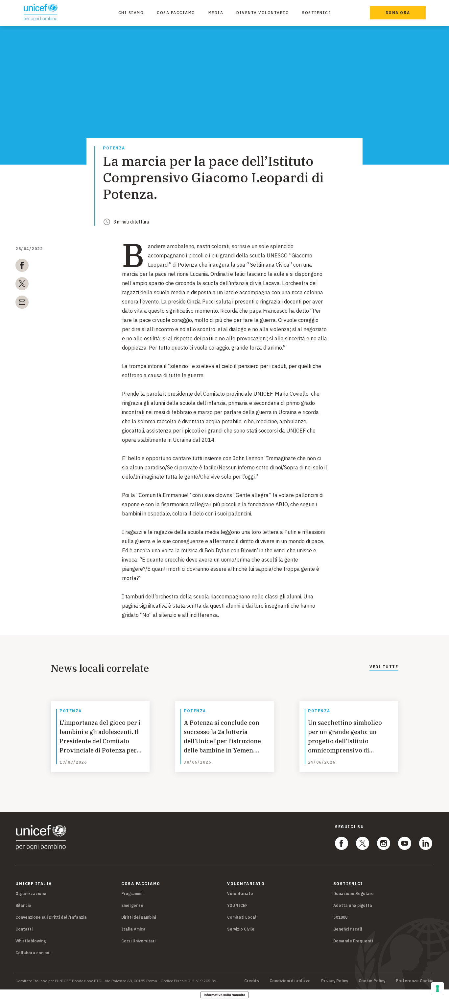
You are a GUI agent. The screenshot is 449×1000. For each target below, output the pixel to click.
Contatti (24, 929)
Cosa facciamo (176, 12)
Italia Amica (133, 929)
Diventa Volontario (262, 12)
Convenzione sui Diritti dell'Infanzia (51, 917)
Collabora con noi (32, 952)
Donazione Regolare (353, 893)
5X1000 (340, 917)
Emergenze (132, 905)
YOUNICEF (237, 905)
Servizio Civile (240, 929)
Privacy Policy (334, 981)
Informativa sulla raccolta (224, 995)
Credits (251, 981)
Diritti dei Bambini (138, 917)
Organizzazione (30, 893)
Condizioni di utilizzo (290, 981)
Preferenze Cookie (415, 981)
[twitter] (22, 285)
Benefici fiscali (347, 929)
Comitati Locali (242, 917)
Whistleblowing (30, 940)
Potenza (114, 148)
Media (216, 12)
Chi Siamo (131, 12)
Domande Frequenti (353, 940)
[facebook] (22, 267)
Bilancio (23, 905)
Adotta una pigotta (352, 905)
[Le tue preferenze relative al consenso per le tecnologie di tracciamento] (437, 988)
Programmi (131, 893)
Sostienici (316, 12)
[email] (22, 303)
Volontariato (240, 893)
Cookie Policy (372, 981)
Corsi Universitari (138, 940)
